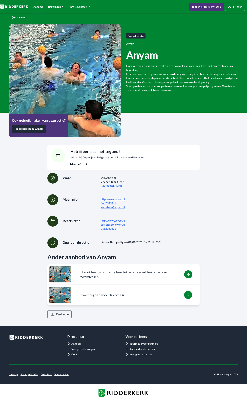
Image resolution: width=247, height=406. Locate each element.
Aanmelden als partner (142, 349)
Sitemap (13, 374)
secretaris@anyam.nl (113, 207)
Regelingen (54, 6)
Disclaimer (46, 374)
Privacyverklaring (29, 374)
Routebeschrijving (111, 185)
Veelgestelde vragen (83, 349)
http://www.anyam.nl (113, 199)
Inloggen (237, 6)
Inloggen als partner (141, 354)
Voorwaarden (61, 374)
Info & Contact (78, 6)
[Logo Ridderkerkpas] (14, 6)
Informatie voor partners (144, 343)
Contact (76, 354)
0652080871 (108, 203)
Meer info (76, 164)
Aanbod (38, 6)
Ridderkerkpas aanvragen (206, 6)
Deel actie (62, 314)
